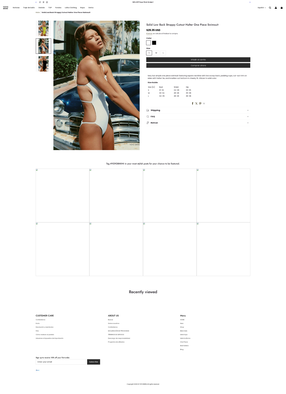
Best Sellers (184, 346)
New (181, 323)
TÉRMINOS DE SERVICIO (116, 335)
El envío (149, 33)
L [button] (163, 53)
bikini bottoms (185, 338)
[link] (50, 7)
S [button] (149, 53)
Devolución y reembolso (45, 327)
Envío (38, 323)
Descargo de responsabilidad (119, 338)
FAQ (37, 331)
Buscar (110, 320)
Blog (181, 349)
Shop (182, 327)
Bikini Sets (183, 331)
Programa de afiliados (116, 342)
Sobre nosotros (113, 323)
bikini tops (183, 335)
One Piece (184, 342)
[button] (270, 7)
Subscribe (93, 362)
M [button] (156, 53)
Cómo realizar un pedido (45, 335)
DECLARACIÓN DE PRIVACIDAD (118, 331)
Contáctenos (40, 320)
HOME (182, 320)
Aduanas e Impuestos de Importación (49, 338)
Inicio (38, 12)
